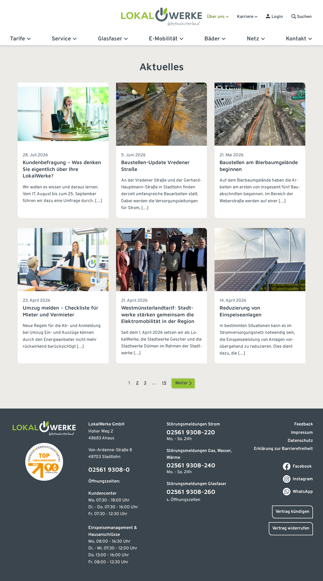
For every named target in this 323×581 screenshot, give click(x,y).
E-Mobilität (163, 39)
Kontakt (296, 39)
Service (61, 39)
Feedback (303, 424)
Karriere (245, 17)
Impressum (302, 433)
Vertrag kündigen (292, 512)
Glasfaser (110, 39)
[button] (301, 17)
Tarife (17, 39)
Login (277, 17)
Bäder (212, 39)
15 (164, 383)
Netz (253, 39)
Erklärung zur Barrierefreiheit (283, 449)
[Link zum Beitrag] (63, 150)
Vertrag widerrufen (290, 528)
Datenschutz (300, 441)
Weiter (182, 383)
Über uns (216, 17)
